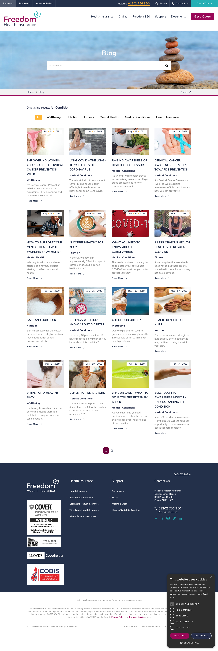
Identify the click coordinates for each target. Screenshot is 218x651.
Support (160, 16)
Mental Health (109, 117)
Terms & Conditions (151, 626)
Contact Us (182, 3)
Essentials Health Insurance (84, 503)
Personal (8, 3)
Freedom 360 (141, 16)
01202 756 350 (138, 3)
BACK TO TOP (181, 474)
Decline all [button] (201, 635)
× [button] (211, 577)
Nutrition (72, 117)
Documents (178, 16)
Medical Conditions (137, 117)
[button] (191, 643)
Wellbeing (53, 117)
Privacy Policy (117, 617)
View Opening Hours (168, 512)
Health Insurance (102, 16)
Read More (33, 200)
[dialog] (191, 611)
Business (24, 3)
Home (30, 92)
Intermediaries (44, 3)
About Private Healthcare (82, 516)
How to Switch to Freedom (126, 510)
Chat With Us (205, 3)
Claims (123, 16)
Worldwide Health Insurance (84, 510)
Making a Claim (120, 503)
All (39, 117)
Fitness (89, 117)
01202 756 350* (170, 508)
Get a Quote (202, 16)
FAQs (115, 497)
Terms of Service (137, 617)
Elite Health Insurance (81, 497)
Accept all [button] (180, 635)
